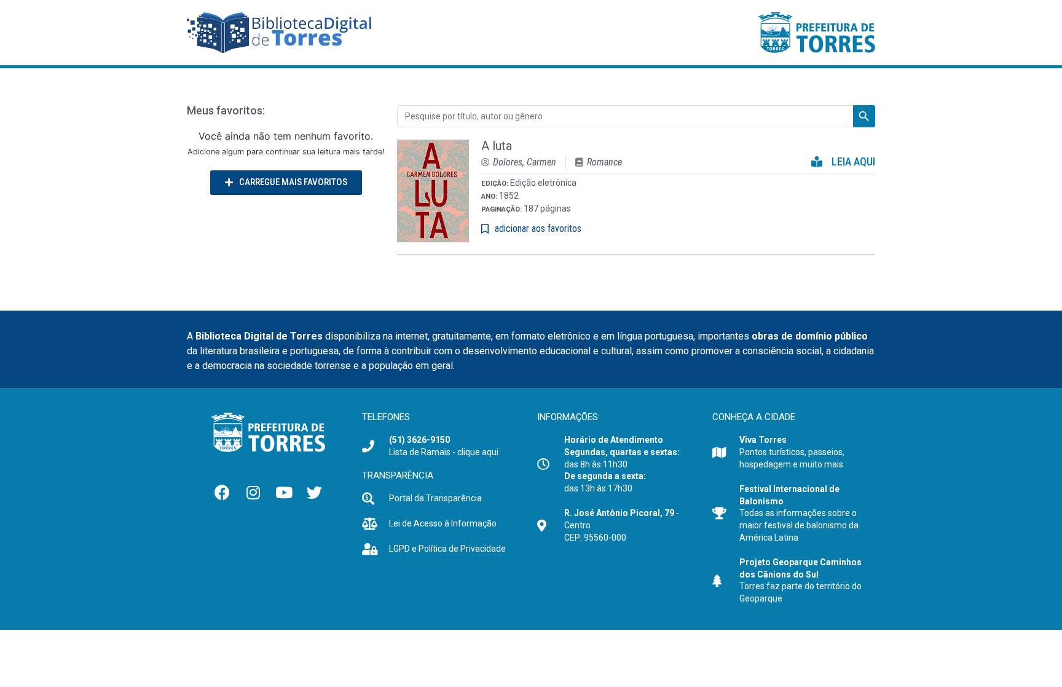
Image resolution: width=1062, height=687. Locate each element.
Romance (604, 162)
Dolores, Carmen (524, 162)
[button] (286, 182)
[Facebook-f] (222, 492)
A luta (496, 145)
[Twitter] (314, 492)
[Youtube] (284, 492)
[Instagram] (253, 492)
